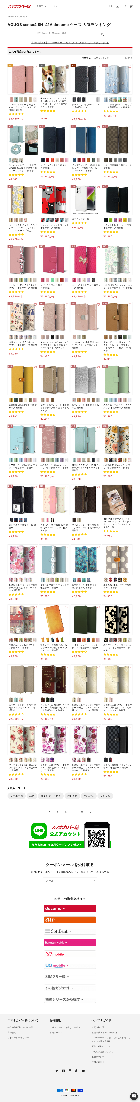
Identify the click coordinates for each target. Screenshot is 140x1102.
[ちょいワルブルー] (62, 220)
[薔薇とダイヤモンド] (88, 759)
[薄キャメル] (11, 400)
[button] (41, 6)
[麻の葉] (93, 99)
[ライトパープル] (115, 220)
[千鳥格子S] (83, 99)
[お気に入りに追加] (35, 67)
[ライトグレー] (115, 337)
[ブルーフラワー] (20, 220)
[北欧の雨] (120, 280)
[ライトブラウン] (30, 99)
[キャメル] (88, 160)
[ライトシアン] (110, 400)
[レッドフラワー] (25, 220)
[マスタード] (125, 579)
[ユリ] (35, 759)
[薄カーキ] (30, 400)
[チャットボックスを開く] (134, 1096)
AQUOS (21, 16)
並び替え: (86, 58)
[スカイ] (74, 160)
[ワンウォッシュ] (16, 519)
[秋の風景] (125, 99)
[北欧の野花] (125, 280)
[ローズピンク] (79, 699)
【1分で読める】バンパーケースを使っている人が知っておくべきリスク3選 (70, 42)
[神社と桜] (25, 639)
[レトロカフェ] (16, 639)
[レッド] (47, 160)
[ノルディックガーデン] (129, 459)
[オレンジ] (52, 160)
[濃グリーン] (16, 400)
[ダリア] (20, 759)
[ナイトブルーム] (110, 459)
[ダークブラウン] (98, 160)
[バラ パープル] (25, 579)
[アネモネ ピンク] (11, 579)
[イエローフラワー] (11, 220)
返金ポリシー (98, 1056)
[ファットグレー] (52, 220)
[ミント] (52, 280)
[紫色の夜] (52, 759)
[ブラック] (125, 160)
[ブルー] (25, 280)
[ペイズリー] (98, 99)
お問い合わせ (98, 1062)
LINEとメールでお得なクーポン (64, 1027)
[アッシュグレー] (57, 337)
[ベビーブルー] (129, 400)
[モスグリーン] (30, 337)
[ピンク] (11, 99)
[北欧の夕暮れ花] (110, 280)
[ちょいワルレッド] (57, 220)
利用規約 (12, 1032)
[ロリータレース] (83, 759)
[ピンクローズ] (11, 759)
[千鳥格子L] (88, 99)
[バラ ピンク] (20, 579)
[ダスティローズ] (42, 337)
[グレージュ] (20, 99)
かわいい (89, 795)
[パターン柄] (129, 99)
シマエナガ (16, 795)
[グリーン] (93, 160)
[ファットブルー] (47, 220)
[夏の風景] (120, 99)
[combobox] (70, 34)
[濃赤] (35, 400)
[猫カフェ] (30, 639)
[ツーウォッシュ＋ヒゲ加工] (20, 519)
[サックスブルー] (129, 337)
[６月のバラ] (42, 759)
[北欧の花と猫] (105, 280)
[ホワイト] (57, 280)
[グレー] (105, 579)
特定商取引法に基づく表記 (20, 1027)
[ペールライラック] (35, 99)
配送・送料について (101, 1046)
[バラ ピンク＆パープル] (30, 579)
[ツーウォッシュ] (25, 519)
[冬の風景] (110, 99)
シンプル (105, 795)
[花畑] (20, 639)
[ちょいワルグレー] (66, 220)
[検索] (102, 34)
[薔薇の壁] (79, 759)
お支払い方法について (102, 1051)
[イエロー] (125, 220)
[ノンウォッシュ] (11, 519)
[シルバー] (74, 400)
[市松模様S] (74, 99)
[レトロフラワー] (105, 459)
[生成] (25, 400)
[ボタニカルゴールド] (115, 459)
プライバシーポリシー (18, 1037)
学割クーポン (55, 1032)
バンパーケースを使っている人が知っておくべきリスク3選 (111, 1039)
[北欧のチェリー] (129, 280)
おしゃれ (72, 795)
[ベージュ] (25, 99)
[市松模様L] (79, 99)
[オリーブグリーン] (125, 337)
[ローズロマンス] (47, 759)
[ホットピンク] (66, 160)
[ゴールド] (83, 337)
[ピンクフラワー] (16, 220)
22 (82, 812)
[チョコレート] (105, 160)
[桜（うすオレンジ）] (83, 639)
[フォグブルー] (120, 160)
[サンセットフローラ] (120, 459)
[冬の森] (105, 99)
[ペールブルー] (16, 99)
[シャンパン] (125, 400)
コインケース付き (51, 795)
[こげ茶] (20, 400)
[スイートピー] (16, 759)
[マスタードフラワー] (125, 459)
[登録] (93, 880)
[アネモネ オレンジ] (16, 579)
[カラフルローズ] (25, 759)
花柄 (31, 795)
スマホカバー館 (73, 1096)
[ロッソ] (79, 160)
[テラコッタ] (120, 639)
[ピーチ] (62, 160)
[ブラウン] (35, 280)
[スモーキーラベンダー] (47, 337)
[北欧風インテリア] (35, 639)
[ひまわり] (30, 759)
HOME (11, 16)
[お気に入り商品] (124, 6)
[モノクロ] (66, 459)
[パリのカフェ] (11, 639)
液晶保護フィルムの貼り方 (104, 1032)
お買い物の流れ (99, 1027)
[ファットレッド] (42, 220)
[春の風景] (115, 99)
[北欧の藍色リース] (115, 280)
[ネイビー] (42, 160)
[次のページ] (90, 812)
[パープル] (66, 280)
